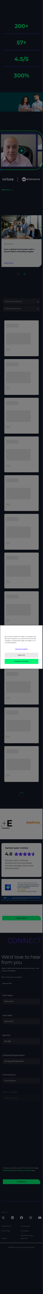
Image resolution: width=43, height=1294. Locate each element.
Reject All (20, 655)
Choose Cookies (20, 649)
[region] (20, 647)
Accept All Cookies (20, 661)
